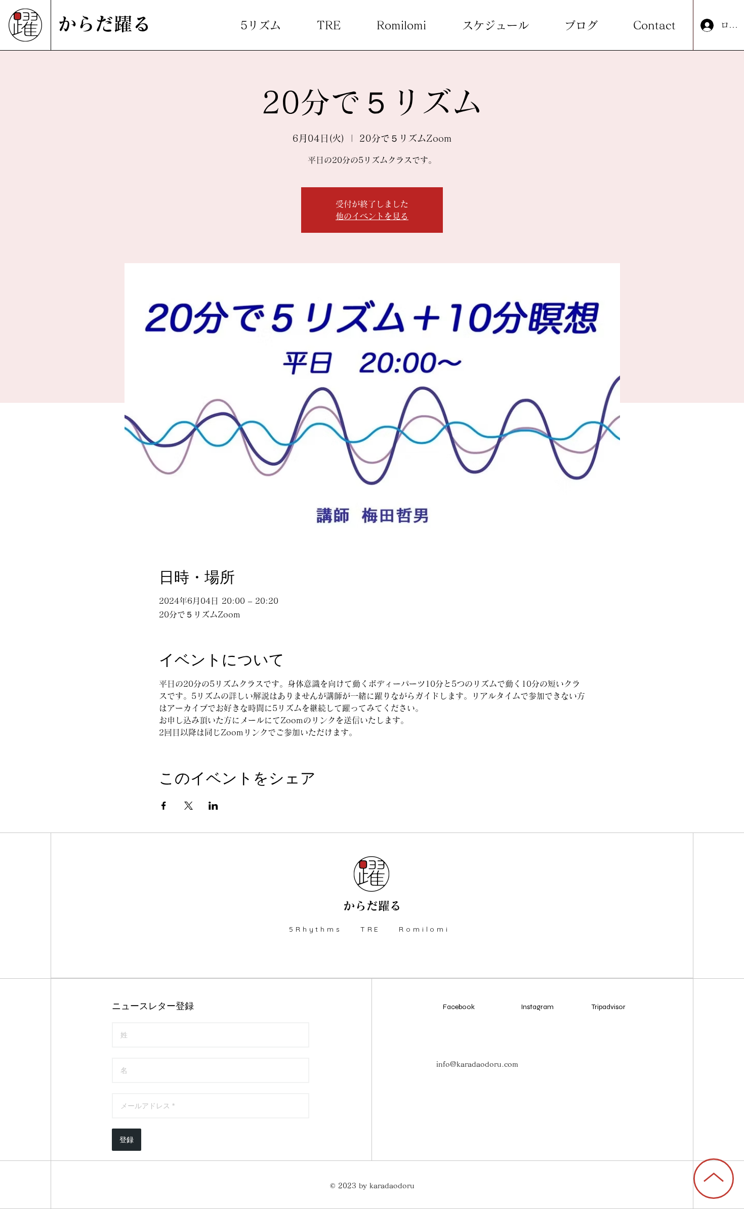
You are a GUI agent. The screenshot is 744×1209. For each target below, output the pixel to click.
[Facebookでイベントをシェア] (164, 806)
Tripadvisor (609, 1007)
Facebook (459, 1007)
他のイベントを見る (372, 216)
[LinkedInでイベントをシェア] (213, 806)
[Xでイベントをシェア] (188, 806)
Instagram (537, 1007)
